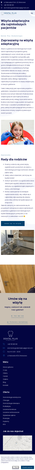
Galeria (5, 379)
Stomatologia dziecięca (11, 403)
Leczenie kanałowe (9, 409)
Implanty (6, 421)
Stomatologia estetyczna (12, 397)
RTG (4, 424)
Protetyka (6, 418)
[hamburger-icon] (32, 13)
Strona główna (8, 367)
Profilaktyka (7, 406)
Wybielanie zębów (9, 415)
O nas (5, 370)
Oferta (5, 373)
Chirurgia (6, 400)
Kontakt (5, 385)
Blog (4, 382)
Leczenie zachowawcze (11, 412)
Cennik (5, 376)
